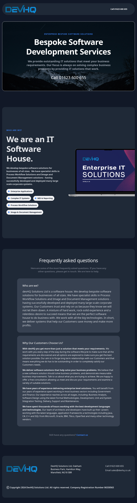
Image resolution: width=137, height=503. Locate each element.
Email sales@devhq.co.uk (118, 470)
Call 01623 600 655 (119, 9)
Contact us (82, 434)
